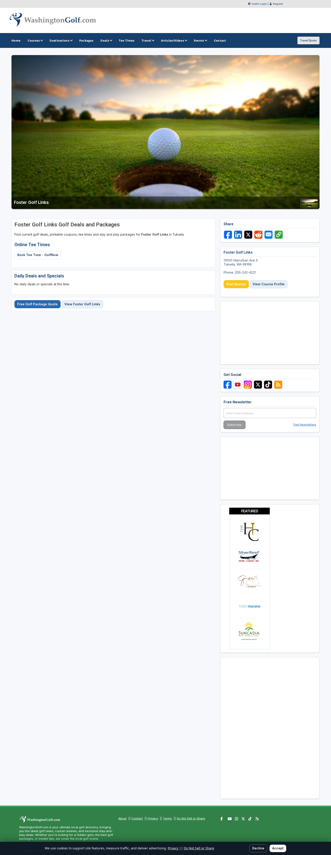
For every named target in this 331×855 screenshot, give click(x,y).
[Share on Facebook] (228, 235)
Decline (258, 848)
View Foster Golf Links (82, 304)
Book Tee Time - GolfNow (37, 255)
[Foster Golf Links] (309, 206)
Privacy (153, 818)
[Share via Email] (268, 235)
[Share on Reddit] (258, 235)
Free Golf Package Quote (37, 304)
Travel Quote (308, 40)
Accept (277, 848)
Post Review (236, 284)
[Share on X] (248, 235)
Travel (146, 40)
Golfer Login (259, 3)
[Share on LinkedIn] (238, 235)
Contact (137, 818)
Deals (104, 40)
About (122, 818)
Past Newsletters (304, 424)
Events (199, 40)
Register (278, 3)
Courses (34, 40)
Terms (167, 818)
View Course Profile (269, 284)
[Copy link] (279, 235)
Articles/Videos (172, 40)
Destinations (59, 40)
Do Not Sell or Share (191, 818)
